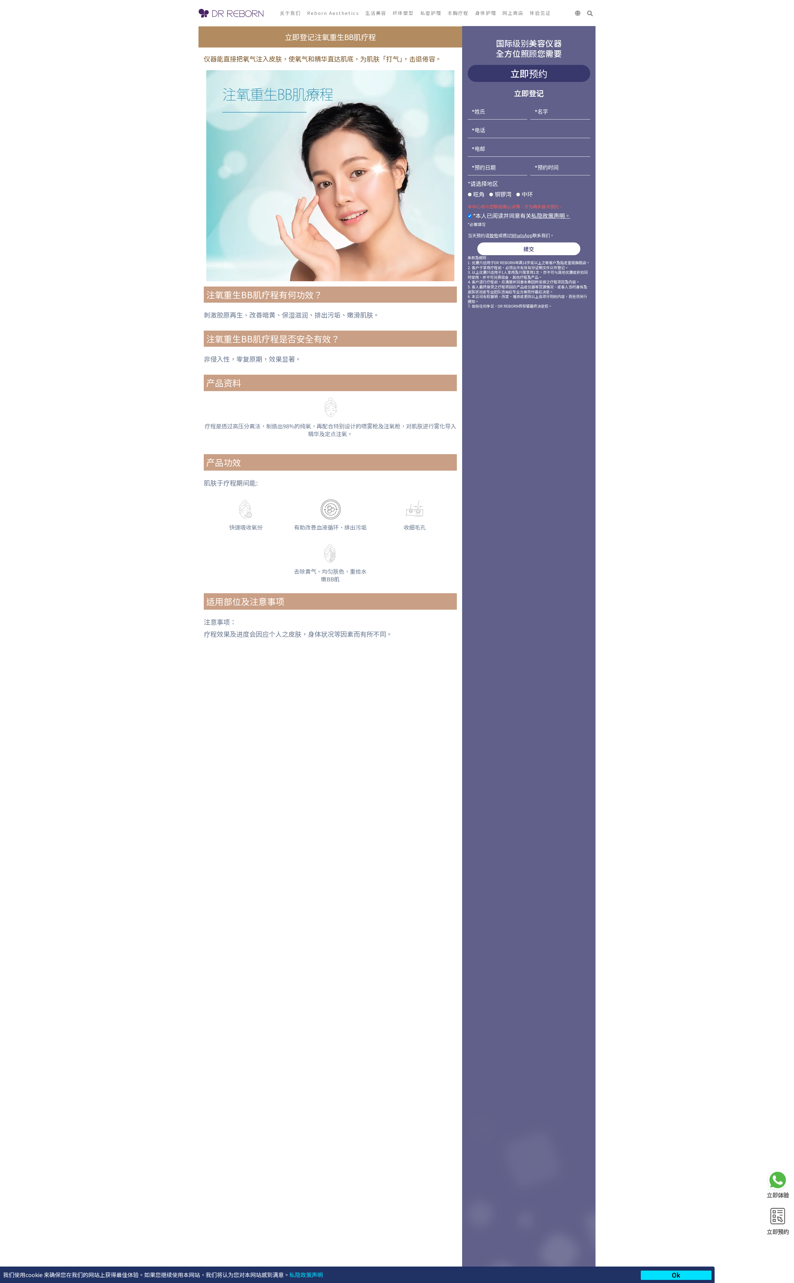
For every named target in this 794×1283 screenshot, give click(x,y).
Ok (676, 1275)
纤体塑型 (403, 13)
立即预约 (778, 1231)
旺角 (478, 194)
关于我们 (290, 13)
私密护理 (430, 13)
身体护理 (485, 13)
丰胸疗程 (458, 13)
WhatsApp (522, 235)
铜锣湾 (503, 194)
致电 (493, 235)
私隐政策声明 (306, 1275)
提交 (529, 249)
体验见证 (540, 13)
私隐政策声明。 (550, 215)
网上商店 (513, 13)
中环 (527, 194)
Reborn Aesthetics (333, 13)
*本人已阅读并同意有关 (521, 215)
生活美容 (375, 13)
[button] (590, 13)
